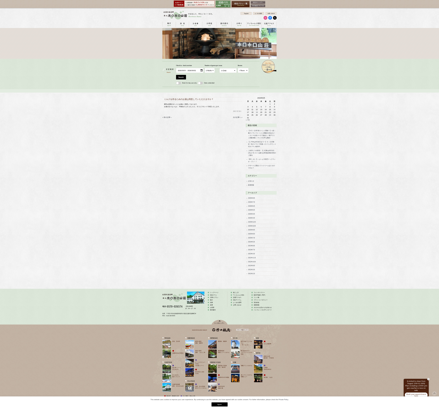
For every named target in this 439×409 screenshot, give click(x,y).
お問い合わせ (237, 305)
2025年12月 (252, 222)
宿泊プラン (213, 295)
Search (181, 77)
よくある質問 (237, 302)
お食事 (195, 24)
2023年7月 (251, 250)
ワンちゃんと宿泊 (253, 24)
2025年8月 (251, 234)
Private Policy (283, 399)
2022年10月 (252, 262)
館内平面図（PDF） (260, 295)
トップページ (214, 292)
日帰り (239, 24)
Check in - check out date (184, 65)
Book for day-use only (189, 83)
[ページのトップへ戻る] (434, 395)
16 (274, 109)
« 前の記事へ (167, 117)
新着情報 (251, 185)
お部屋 (209, 24)
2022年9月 (251, 265)
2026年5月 (251, 210)
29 (270, 115)
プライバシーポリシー (261, 300)
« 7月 (248, 120)
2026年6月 (251, 206)
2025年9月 (251, 230)
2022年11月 (252, 258)
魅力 (211, 300)
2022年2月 (251, 273)
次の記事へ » (237, 117)
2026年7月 (251, 202)
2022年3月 (251, 269)
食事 (211, 305)
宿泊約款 (256, 302)
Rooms (240, 65)
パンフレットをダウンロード (263, 310)
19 (257, 112)
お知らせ (251, 181)
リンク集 (256, 297)
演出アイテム (237, 300)
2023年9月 (251, 246)
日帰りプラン (214, 297)
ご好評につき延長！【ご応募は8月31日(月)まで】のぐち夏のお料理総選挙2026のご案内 (262, 153)
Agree (219, 404)
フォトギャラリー (259, 292)
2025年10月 (252, 226)
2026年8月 (251, 198)
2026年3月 (251, 218)
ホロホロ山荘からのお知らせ (263, 307)
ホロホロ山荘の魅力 (169, 24)
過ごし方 (236, 292)
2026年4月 (251, 214)
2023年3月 (251, 254)
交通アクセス (268, 24)
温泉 (182, 24)
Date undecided (209, 83)
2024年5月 (251, 242)
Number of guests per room (211, 65)
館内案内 (224, 24)
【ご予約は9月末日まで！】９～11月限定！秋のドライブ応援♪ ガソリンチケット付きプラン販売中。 (262, 144)
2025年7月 (251, 238)
